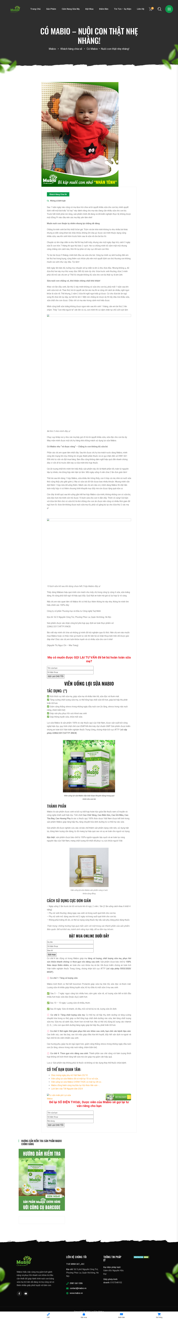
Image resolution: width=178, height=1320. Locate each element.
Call (48, 1317)
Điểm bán (103, 9)
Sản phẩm (51, 9)
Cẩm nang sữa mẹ (71, 9)
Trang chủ (35, 9)
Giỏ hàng (159, 1317)
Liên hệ (140, 9)
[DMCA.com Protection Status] (141, 1257)
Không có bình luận (58, 201)
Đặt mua (89, 9)
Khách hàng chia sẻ (58, 194)
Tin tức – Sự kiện (122, 9)
